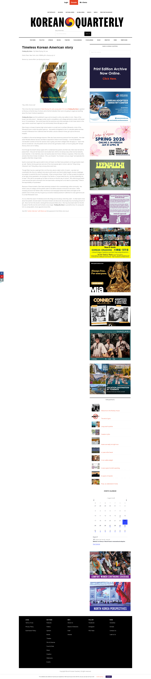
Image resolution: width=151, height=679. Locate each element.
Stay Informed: (59, 30)
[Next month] (126, 500)
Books (48, 634)
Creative (48, 654)
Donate (74, 2)
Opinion (48, 630)
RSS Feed (91, 630)
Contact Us (113, 630)
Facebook (91, 623)
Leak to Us (113, 634)
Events (48, 662)
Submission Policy (30, 630)
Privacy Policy (29, 626)
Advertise (112, 623)
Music (48, 650)
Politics (48, 626)
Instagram (91, 626)
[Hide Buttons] (1, 282)
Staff (69, 630)
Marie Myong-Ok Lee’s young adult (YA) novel (59, 109)
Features (49, 623)
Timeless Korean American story (47, 47)
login (66, 2)
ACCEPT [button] (109, 676)
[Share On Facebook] (2, 273)
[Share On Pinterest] (2, 276)
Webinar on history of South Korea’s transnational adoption (109, 541)
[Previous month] (94, 500)
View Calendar (96, 544)
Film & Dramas (50, 642)
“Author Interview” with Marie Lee (36, 211)
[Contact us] (2, 280)
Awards (70, 634)
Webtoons (49, 658)
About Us (70, 623)
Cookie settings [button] (99, 676)
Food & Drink (50, 646)
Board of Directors (73, 626)
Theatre (48, 638)
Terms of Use (29, 623)
